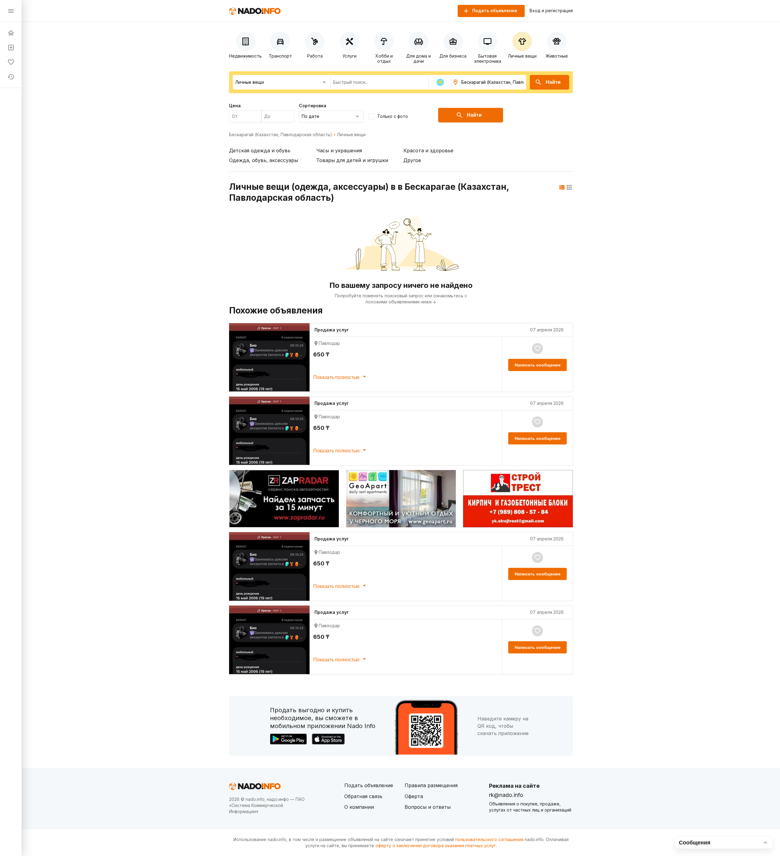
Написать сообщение (538, 365)
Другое (412, 160)
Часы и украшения (339, 150)
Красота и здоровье (428, 150)
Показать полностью (337, 377)
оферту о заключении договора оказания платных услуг (435, 845)
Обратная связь (363, 796)
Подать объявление (368, 785)
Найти (553, 82)
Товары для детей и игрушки (352, 160)
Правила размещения (431, 785)
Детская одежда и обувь (259, 150)
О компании (359, 807)
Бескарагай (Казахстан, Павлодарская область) (280, 134)
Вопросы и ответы (428, 807)
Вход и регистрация (551, 10)
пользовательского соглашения (489, 839)
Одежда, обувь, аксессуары (263, 160)
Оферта (414, 796)
